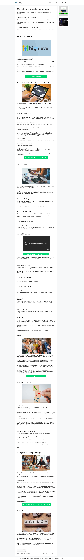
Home (50, 2)
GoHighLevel (19, 58)
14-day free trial (34, 491)
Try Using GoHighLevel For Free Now (35, 157)
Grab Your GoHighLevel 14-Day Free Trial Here (35, 504)
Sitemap (66, 2)
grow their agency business (36, 330)
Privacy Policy (55, 2)
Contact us (61, 2)
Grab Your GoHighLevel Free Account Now (35, 254)
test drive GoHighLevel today (25, 544)
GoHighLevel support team (41, 442)
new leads (22, 267)
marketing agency (22, 103)
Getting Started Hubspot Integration (49, 553)
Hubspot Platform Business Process (24, 553)
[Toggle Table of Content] (23, 550)
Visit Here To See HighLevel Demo (35, 76)
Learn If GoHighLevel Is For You (35, 376)
